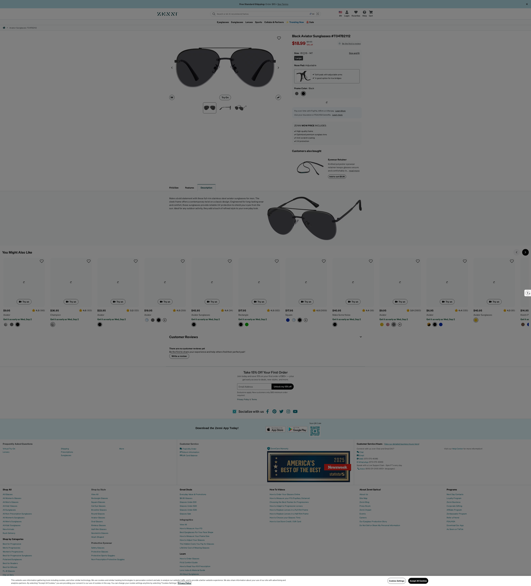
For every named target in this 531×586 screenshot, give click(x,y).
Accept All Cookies (418, 580)
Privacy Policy (184, 583)
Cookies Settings (396, 580)
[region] (265, 581)
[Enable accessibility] (527, 293)
